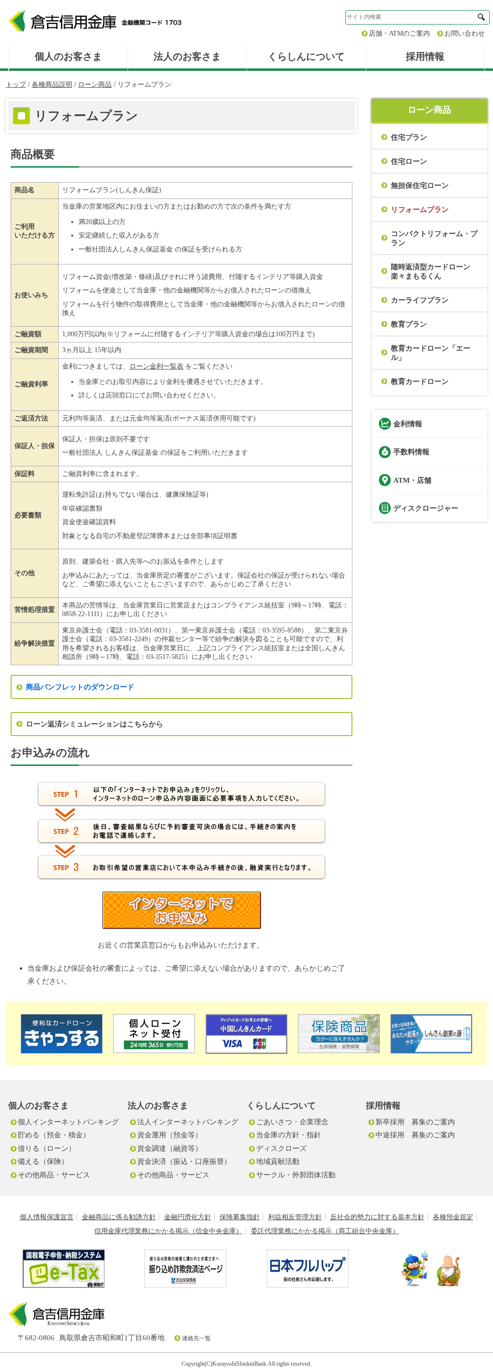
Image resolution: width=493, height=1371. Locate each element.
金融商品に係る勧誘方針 (119, 1217)
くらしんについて (306, 56)
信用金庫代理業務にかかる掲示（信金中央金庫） (168, 1231)
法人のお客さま (187, 56)
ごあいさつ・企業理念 (292, 1122)
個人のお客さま (68, 56)
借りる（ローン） (47, 1148)
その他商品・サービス (54, 1175)
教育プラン (409, 324)
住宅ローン (409, 161)
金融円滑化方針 (187, 1217)
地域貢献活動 (277, 1161)
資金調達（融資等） (169, 1148)
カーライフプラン (420, 300)
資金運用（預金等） (169, 1135)
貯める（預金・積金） (54, 1135)
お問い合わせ (464, 33)
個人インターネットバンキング (68, 1122)
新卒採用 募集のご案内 (415, 1122)
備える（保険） (43, 1161)
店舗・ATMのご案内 (399, 33)
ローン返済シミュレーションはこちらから (94, 724)
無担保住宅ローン (420, 185)
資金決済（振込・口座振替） (184, 1161)
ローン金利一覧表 (156, 366)
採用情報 (425, 56)
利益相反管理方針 (295, 1217)
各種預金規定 (453, 1217)
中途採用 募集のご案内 (415, 1135)
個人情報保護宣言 (47, 1217)
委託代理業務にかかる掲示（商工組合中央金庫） (325, 1231)
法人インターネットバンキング (187, 1122)
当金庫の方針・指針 (288, 1135)
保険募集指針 (240, 1217)
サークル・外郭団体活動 (296, 1175)
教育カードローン (420, 381)
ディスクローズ (281, 1148)
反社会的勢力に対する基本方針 (377, 1217)
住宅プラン (409, 137)
